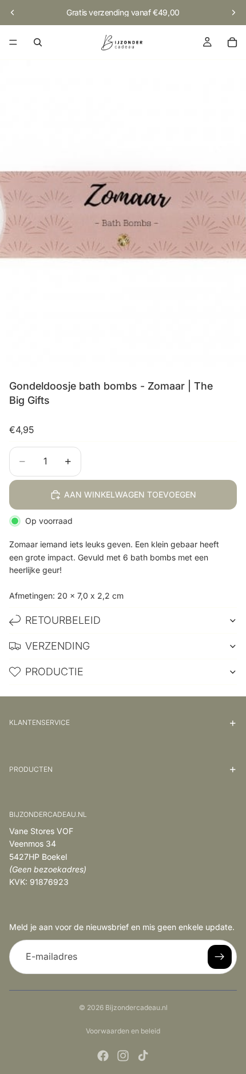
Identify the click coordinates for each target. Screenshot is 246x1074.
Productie (54, 672)
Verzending (57, 646)
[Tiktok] (143, 1056)
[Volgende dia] (233, 12)
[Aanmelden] (220, 957)
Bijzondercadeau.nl (136, 1007)
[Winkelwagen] (232, 42)
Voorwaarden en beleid (123, 1031)
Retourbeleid (63, 620)
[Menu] (13, 42)
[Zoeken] (37, 42)
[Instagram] (123, 1056)
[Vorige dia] (12, 12)
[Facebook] (103, 1056)
